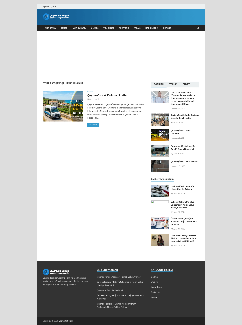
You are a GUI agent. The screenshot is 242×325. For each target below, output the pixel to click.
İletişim (167, 28)
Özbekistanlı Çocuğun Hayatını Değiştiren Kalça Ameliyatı (183, 221)
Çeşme (64, 28)
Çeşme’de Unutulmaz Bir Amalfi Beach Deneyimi (183, 147)
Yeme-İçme (108, 28)
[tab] (159, 84)
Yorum (173, 84)
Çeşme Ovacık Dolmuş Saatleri (108, 95)
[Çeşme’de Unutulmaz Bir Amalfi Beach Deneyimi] (160, 146)
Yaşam (137, 28)
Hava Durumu (79, 28)
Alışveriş (124, 28)
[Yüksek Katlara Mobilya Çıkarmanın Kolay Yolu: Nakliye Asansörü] (160, 202)
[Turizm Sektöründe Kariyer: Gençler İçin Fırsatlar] (160, 115)
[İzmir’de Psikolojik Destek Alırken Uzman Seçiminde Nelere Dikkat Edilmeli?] (160, 235)
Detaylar (92, 124)
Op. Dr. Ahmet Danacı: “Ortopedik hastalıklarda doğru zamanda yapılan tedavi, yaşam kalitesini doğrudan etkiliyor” (183, 98)
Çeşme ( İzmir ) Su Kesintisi (184, 161)
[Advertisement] (121, 56)
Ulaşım (95, 28)
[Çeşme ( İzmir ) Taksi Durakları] (160, 130)
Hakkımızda (151, 28)
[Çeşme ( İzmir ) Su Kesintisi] (160, 161)
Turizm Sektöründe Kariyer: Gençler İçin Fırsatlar (185, 116)
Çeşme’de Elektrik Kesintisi (110, 290)
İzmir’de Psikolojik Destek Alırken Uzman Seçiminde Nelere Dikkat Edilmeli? (183, 238)
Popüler (159, 84)
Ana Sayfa (50, 28)
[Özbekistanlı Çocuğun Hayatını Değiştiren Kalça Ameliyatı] (160, 218)
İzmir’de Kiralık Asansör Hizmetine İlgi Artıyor (182, 187)
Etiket (186, 84)
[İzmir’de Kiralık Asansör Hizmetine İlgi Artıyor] (160, 186)
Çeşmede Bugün (66, 321)
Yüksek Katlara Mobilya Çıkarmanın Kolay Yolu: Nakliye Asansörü (182, 204)
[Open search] (198, 28)
